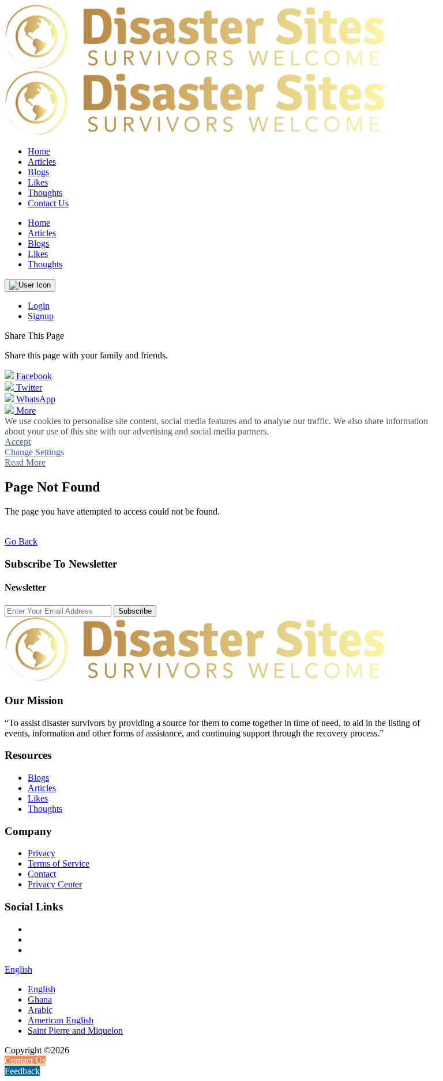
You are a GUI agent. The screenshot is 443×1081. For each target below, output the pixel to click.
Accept (18, 442)
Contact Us (48, 203)
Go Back (21, 541)
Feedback (22, 1071)
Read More (25, 462)
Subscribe (135, 611)
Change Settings (34, 452)
